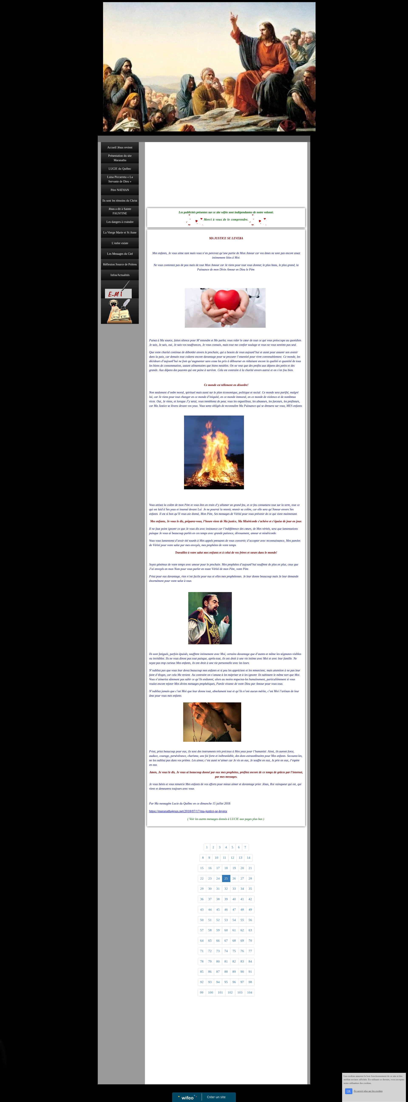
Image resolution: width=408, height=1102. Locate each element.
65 (210, 940)
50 (202, 920)
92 (202, 982)
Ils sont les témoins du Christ (119, 200)
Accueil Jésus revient (119, 147)
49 (250, 909)
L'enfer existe (120, 243)
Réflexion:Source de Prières (120, 264)
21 (250, 868)
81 (226, 961)
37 (210, 899)
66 (218, 940)
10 (216, 857)
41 (242, 899)
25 (226, 878)
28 (250, 878)
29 (202, 888)
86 (210, 971)
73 (218, 951)
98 (250, 982)
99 (201, 992)
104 (249, 992)
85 (202, 971)
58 (210, 930)
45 (218, 909)
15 (202, 868)
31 (218, 888)
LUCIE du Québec (120, 168)
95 (226, 982)
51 (210, 920)
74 (226, 951)
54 (234, 920)
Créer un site (216, 1097)
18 (226, 868)
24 (218, 878)
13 (240, 857)
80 (218, 961)
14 (248, 857)
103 (239, 992)
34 (242, 888)
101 (220, 992)
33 (234, 888)
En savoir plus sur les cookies (368, 1091)
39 (226, 899)
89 (234, 971)
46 (226, 909)
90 (242, 971)
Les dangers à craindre (119, 222)
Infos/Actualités (119, 275)
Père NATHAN (120, 190)
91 (250, 971)
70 (250, 940)
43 (202, 909)
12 (232, 857)
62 (242, 930)
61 (234, 930)
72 (210, 951)
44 (210, 909)
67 (226, 940)
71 (202, 951)
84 (250, 961)
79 (210, 961)
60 (226, 930)
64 (202, 940)
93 (210, 982)
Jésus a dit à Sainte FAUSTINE (120, 211)
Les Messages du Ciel (120, 253)
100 (210, 992)
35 (250, 888)
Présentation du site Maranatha (120, 158)
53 (226, 920)
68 (234, 940)
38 (218, 899)
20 (242, 868)
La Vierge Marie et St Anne (119, 232)
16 (210, 868)
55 (242, 920)
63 (250, 930)
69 (242, 940)
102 (230, 992)
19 (234, 868)
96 (234, 982)
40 (234, 899)
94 (218, 982)
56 (250, 920)
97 (242, 982)
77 (250, 951)
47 (234, 909)
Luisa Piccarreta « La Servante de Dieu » (120, 179)
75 (234, 951)
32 (226, 888)
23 (210, 878)
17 (218, 868)
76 (242, 951)
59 (218, 930)
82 (234, 961)
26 (234, 878)
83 (242, 961)
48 (242, 909)
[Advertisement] (120, 411)
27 (242, 878)
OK (349, 1091)
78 (202, 961)
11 (224, 857)
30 (210, 888)
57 (202, 930)
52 (218, 920)
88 (226, 971)
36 (202, 899)
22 (202, 878)
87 (218, 971)
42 (250, 899)
